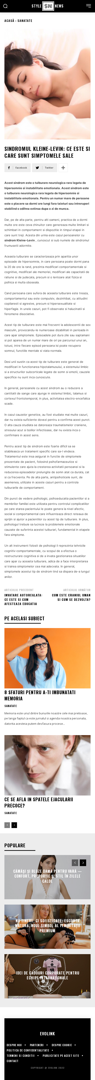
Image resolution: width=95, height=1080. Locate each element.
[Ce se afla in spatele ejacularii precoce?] (47, 765)
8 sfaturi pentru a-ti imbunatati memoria (40, 695)
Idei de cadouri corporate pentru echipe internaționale (47, 975)
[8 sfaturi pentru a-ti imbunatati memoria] (47, 658)
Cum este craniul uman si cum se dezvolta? (71, 597)
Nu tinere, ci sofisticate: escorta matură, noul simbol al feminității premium (47, 925)
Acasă (9, 20)
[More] (63, 167)
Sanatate (24, 20)
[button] (5, 6)
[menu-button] (89, 6)
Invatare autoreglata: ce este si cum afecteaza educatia (23, 599)
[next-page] (14, 825)
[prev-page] (7, 825)
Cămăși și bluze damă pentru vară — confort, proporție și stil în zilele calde (47, 876)
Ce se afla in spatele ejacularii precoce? (38, 802)
